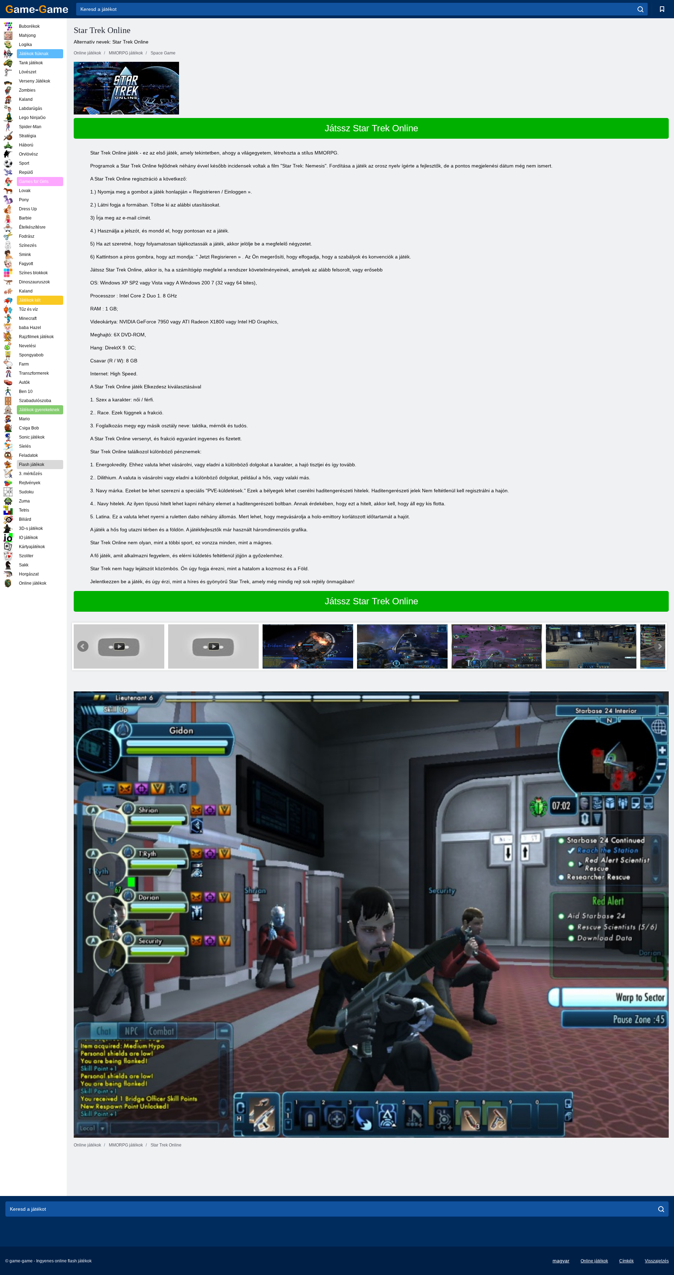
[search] (640, 9)
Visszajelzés (657, 1260)
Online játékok (594, 1260)
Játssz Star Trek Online (371, 128)
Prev (82, 646)
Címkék (626, 1260)
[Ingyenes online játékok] (36, 9)
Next (659, 646)
